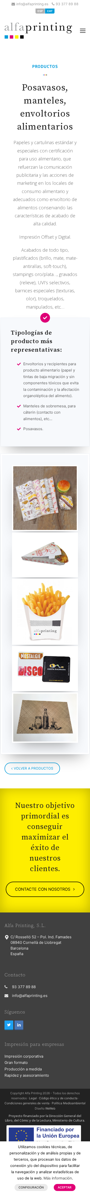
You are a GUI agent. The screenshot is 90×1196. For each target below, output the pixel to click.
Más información (58, 1178)
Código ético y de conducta (58, 1098)
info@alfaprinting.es (32, 4)
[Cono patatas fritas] (45, 611)
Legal (33, 1098)
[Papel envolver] (45, 498)
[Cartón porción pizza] (45, 555)
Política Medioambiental (69, 1103)
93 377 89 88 (67, 4)
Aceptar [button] (65, 1187)
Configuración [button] (31, 1187)
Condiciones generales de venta (27, 1103)
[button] (83, 30)
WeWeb (49, 1108)
